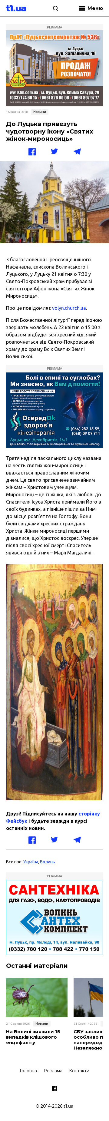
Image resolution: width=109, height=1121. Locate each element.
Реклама (53, 1070)
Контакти (79, 1070)
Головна (28, 1070)
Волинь (47, 861)
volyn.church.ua (69, 308)
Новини (39, 112)
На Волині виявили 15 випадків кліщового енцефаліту (33, 1037)
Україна (30, 861)
